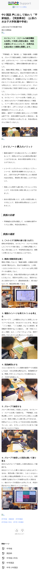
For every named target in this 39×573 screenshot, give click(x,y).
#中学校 (4, 519)
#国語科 (11, 519)
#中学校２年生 (7, 522)
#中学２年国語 (18, 522)
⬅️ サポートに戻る (19, 7)
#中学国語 (19, 519)
